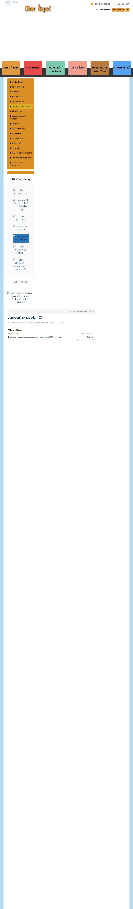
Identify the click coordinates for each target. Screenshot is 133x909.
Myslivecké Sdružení (100, 69)
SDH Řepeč (33, 67)
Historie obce (17, 97)
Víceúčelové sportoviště (16, 164)
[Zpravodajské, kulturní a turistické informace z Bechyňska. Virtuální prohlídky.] (20, 297)
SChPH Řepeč (122, 67)
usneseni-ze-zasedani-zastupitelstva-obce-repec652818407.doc (35, 337)
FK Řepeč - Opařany (55, 69)
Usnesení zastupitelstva (22, 106)
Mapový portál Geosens (22, 153)
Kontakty (15, 92)
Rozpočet (16, 124)
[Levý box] (21, 191)
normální (120, 10)
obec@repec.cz (102, 4)
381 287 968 (123, 4)
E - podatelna (17, 138)
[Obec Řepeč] (14, 7)
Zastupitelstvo (18, 101)
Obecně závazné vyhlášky (18, 117)
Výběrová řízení (18, 129)
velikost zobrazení (103, 10)
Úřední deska (17, 82)
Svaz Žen (77, 67)
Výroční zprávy (18, 111)
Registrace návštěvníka (21, 158)
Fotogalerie (16, 133)
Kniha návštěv (18, 143)
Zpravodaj (16, 148)
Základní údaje (18, 87)
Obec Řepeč (11, 67)
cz (70, 311)
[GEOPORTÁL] (20, 282)
